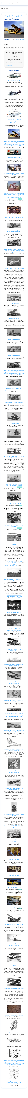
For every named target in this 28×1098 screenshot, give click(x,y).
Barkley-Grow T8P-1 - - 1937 (14, 561)
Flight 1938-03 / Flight (14, 440)
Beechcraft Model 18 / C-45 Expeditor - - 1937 (14, 563)
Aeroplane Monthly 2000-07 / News (14, 907)
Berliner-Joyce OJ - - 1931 (14, 595)
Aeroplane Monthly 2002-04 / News (14, 887)
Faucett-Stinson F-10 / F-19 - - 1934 (14, 565)
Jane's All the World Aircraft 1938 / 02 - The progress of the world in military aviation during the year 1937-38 (14, 715)
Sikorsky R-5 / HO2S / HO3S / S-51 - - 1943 (14, 826)
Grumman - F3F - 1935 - (18, 16)
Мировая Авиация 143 (14, 80)
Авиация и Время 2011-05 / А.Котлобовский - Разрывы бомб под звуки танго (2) (14, 121)
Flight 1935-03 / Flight (14, 318)
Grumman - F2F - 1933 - (9, 16)
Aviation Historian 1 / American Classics (14, 268)
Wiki (15, 39)
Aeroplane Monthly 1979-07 (14, 612)
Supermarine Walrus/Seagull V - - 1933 (14, 597)
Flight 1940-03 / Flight (14, 423)
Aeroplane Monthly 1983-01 (14, 503)
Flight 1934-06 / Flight (14, 303)
